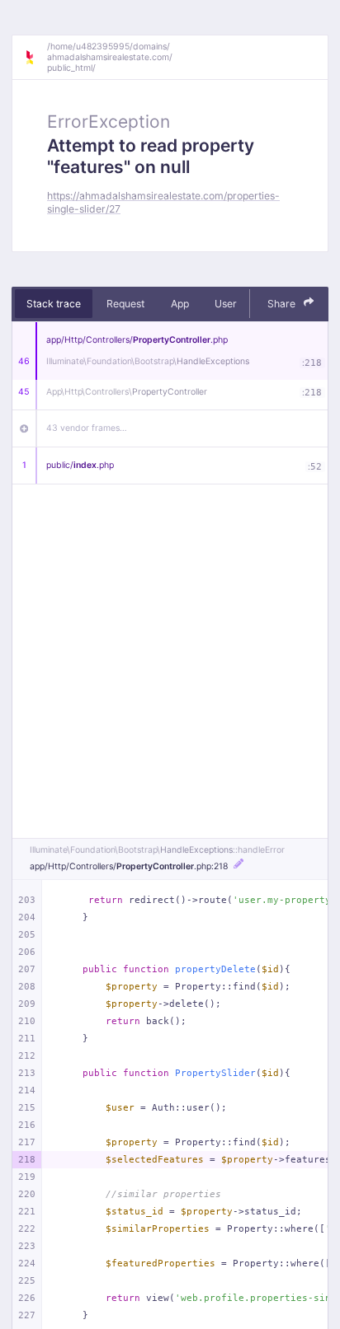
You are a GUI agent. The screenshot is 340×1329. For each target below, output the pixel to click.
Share (282, 303)
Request (125, 303)
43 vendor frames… (86, 428)
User (226, 303)
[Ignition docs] (35, 57)
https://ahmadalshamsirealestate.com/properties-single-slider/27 (163, 202)
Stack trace (53, 303)
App (180, 303)
